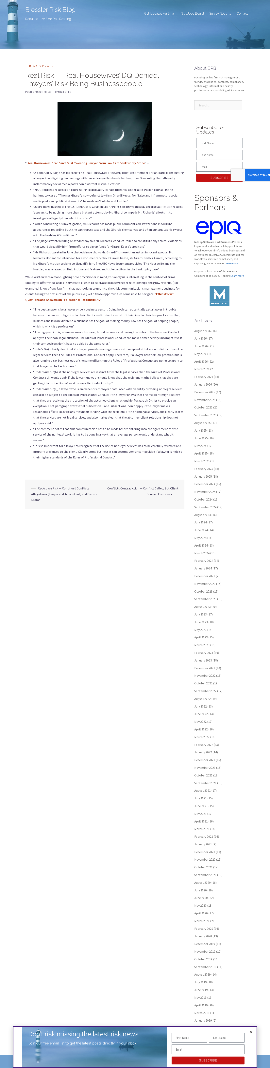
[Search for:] (218, 105)
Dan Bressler (63, 92)
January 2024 (203, 568)
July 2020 (200, 890)
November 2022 (204, 675)
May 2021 (200, 814)
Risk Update (41, 66)
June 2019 (201, 990)
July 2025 (200, 430)
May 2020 (200, 905)
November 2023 (204, 584)
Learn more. (232, 263)
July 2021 (200, 798)
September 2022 (205, 691)
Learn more (237, 276)
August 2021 (202, 790)
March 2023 (202, 645)
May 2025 (200, 446)
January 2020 (203, 936)
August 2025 (202, 423)
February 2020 (203, 929)
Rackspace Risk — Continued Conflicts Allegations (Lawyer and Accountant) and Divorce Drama (64, 494)
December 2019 (204, 944)
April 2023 (201, 637)
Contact (242, 13)
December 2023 (204, 576)
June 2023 (201, 622)
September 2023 (205, 599)
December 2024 (204, 484)
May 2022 (200, 722)
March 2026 (202, 369)
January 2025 (203, 476)
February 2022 (203, 745)
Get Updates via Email (159, 13)
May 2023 (200, 630)
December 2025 (204, 392)
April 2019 (201, 1005)
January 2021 (203, 844)
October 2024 (203, 499)
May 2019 (200, 997)
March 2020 (202, 921)
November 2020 (204, 859)
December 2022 (204, 668)
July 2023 (200, 614)
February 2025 (203, 469)
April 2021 (201, 821)
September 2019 (205, 967)
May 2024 (200, 538)
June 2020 (201, 898)
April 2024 (201, 545)
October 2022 (203, 683)
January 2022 (203, 752)
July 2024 (200, 522)
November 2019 (204, 951)
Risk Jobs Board (192, 13)
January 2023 (203, 660)
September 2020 (205, 875)
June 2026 (201, 346)
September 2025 (205, 415)
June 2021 (201, 806)
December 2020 (204, 852)
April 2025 (201, 453)
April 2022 (201, 729)
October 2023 (203, 591)
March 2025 (202, 461)
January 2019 (203, 1020)
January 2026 (203, 384)
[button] (251, 1032)
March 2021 (202, 829)
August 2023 (202, 607)
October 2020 (203, 867)
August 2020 (202, 883)
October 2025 (203, 407)
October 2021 (203, 775)
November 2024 (204, 492)
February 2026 (203, 377)
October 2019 (203, 959)
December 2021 (204, 760)
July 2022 (200, 706)
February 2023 (203, 653)
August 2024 (202, 515)
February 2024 (203, 561)
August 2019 (202, 974)
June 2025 (201, 438)
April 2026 (201, 361)
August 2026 (202, 331)
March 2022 (202, 737)
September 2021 (205, 783)
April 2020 (201, 913)
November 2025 (204, 400)
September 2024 (205, 507)
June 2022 (201, 714)
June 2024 (201, 530)
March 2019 (202, 1013)
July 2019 (200, 982)
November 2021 (204, 768)
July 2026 (200, 338)
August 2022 (202, 699)
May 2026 (200, 354)
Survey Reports (220, 13)
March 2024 (202, 553)
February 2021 (203, 836)
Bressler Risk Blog (50, 9)
